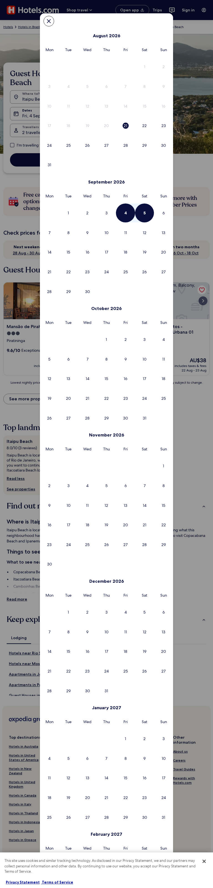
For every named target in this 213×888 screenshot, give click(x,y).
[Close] (204, 861)
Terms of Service (57, 882)
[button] (144, 66)
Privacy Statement (23, 882)
